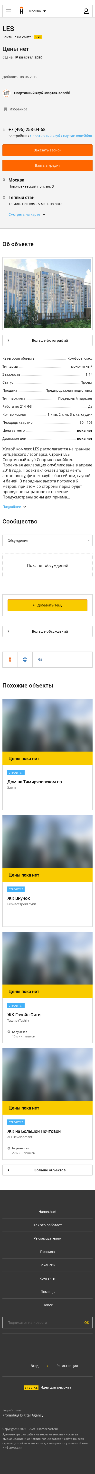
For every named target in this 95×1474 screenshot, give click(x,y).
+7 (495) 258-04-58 (27, 129)
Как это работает (47, 1225)
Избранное (18, 109)
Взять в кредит (47, 165)
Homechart (47, 1211)
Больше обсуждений (50, 631)
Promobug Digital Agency (22, 1415)
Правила (47, 1251)
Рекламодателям (47, 1238)
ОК (86, 1322)
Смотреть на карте (24, 214)
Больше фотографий (50, 340)
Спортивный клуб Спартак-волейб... (43, 93)
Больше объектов (50, 1170)
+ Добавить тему (47, 605)
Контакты (47, 1278)
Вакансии (47, 1265)
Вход (34, 1365)
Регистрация (67, 1365)
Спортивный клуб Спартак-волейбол (61, 135)
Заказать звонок (47, 150)
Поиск (48, 1305)
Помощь (48, 1291)
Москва (34, 11)
